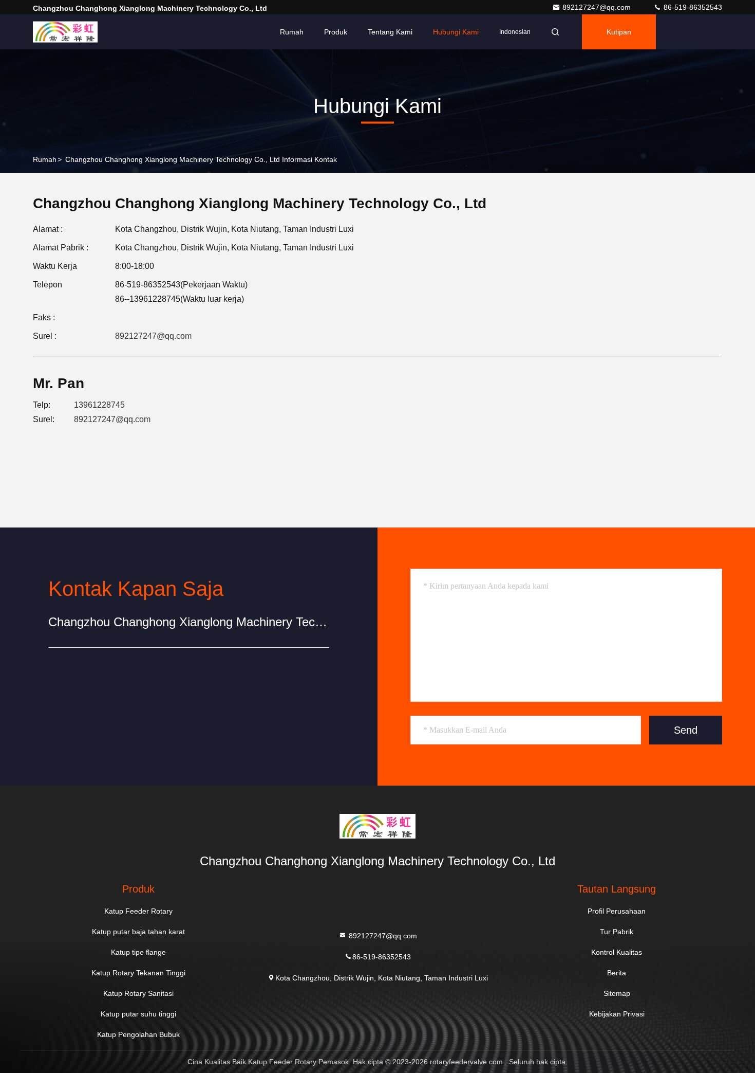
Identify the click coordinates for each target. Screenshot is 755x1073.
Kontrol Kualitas (616, 952)
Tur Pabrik (616, 931)
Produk (335, 32)
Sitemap (616, 993)
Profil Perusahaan (617, 911)
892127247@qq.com (597, 7)
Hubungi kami (456, 32)
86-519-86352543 (692, 7)
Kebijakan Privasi (617, 1014)
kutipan (619, 32)
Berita (616, 973)
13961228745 (99, 405)
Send (685, 730)
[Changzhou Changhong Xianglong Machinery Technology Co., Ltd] (65, 32)
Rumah (292, 32)
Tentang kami (390, 32)
